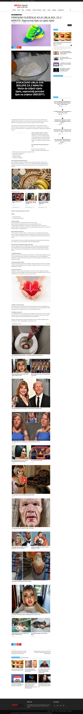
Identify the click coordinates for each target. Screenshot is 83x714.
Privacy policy (32, 0)
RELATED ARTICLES (15, 657)
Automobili (28, 10)
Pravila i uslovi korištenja (25, 0)
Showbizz (54, 10)
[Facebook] (54, 705)
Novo (19, 10)
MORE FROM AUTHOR (24, 657)
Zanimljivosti (61, 10)
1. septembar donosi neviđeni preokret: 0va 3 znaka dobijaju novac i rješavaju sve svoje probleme (17, 684)
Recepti (44, 10)
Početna (12, 0)
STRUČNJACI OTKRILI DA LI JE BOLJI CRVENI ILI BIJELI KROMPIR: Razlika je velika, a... (62, 121)
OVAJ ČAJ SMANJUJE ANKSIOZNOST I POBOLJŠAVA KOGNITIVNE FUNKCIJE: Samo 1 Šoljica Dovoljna (62, 103)
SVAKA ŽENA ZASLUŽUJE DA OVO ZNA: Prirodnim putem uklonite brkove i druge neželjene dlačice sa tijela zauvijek (18, 652)
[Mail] (64, 705)
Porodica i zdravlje (36, 10)
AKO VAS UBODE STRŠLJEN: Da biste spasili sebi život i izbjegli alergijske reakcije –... (62, 141)
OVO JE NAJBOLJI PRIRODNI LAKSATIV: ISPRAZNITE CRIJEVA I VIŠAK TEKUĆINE (30, 670)
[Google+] (57, 705)
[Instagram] (60, 705)
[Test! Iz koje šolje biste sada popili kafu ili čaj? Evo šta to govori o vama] (17, 664)
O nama (19, 0)
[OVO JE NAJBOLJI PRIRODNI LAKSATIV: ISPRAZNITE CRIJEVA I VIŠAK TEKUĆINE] (31, 664)
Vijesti (23, 10)
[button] (70, 10)
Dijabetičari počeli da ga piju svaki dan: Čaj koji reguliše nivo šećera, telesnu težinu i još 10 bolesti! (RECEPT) (42, 652)
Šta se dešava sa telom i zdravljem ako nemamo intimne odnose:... (66, 58)
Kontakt (16, 0)
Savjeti (49, 10)
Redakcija (14, 22)
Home (12, 13)
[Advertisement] (31, 110)
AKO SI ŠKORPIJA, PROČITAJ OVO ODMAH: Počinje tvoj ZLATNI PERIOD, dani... (65, 69)
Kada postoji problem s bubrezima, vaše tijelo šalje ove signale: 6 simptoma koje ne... (62, 131)
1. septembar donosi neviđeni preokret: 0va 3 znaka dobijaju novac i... (65, 64)
